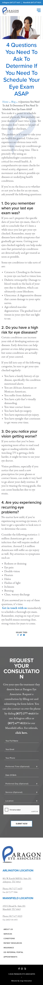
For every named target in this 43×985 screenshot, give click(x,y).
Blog (13, 102)
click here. (21, 733)
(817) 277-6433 (25, 713)
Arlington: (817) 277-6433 (11, 3)
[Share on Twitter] (21, 635)
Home (5, 102)
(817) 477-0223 (17, 723)
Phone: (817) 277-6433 (12, 889)
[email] (24, 635)
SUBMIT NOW (21, 823)
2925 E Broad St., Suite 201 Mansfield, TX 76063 (14, 908)
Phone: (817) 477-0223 (12, 916)
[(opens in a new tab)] (19, 968)
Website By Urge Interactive (21, 981)
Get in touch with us (14, 608)
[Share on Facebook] (18, 635)
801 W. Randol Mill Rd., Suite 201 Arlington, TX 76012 (17, 880)
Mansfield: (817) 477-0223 (32, 3)
